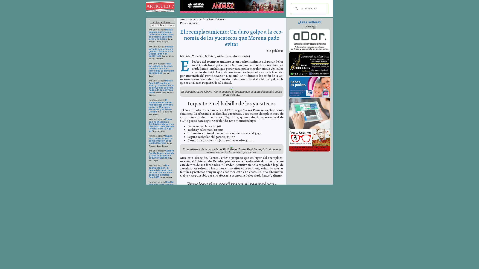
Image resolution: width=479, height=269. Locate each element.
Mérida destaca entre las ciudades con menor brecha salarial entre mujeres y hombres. (161, 34)
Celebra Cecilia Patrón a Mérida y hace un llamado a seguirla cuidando (161, 154)
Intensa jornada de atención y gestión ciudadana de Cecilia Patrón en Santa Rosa (161, 51)
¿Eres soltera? (309, 22)
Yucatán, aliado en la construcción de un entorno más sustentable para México (161, 68)
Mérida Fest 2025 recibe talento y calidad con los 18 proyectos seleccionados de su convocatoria (161, 86)
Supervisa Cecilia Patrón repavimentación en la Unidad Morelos (161, 139)
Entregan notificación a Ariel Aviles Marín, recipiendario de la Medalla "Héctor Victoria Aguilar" (161, 125)
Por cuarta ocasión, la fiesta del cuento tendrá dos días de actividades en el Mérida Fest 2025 (161, 171)
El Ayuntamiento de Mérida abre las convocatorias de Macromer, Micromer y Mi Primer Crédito (161, 105)
